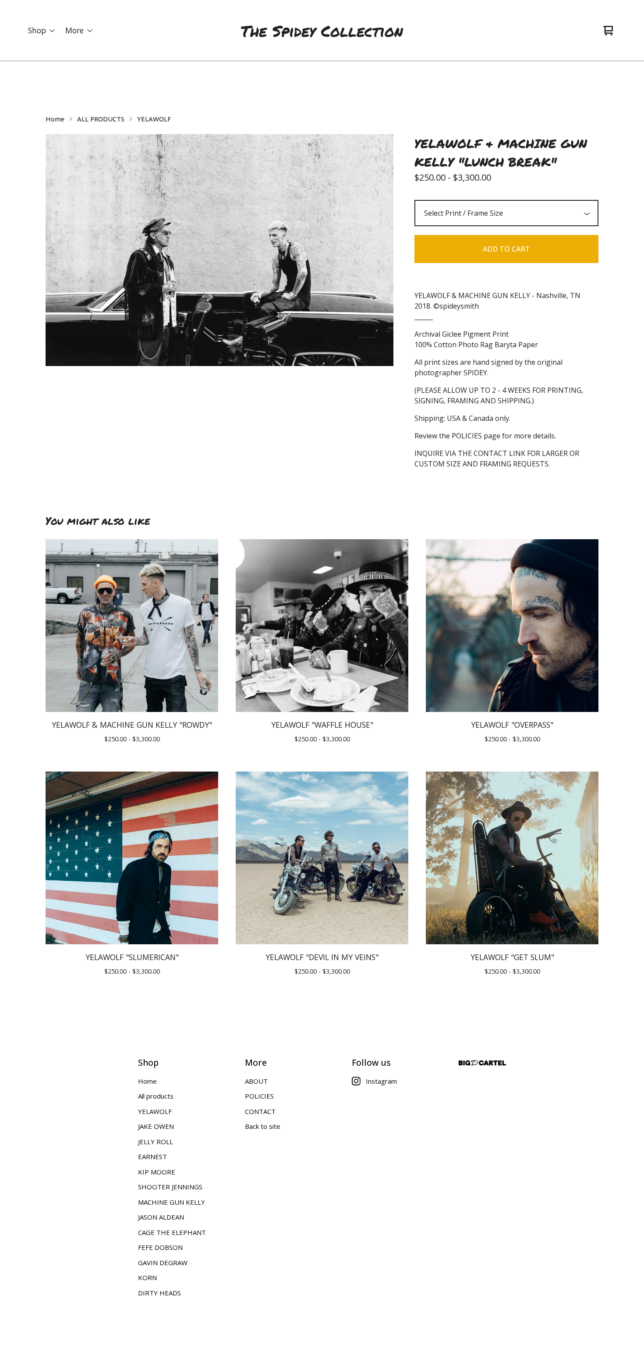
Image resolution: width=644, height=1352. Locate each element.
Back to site (262, 1126)
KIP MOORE (156, 1171)
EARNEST (152, 1156)
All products (155, 1096)
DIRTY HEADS (159, 1292)
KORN (147, 1277)
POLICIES (259, 1096)
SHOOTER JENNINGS (170, 1186)
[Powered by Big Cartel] (482, 1063)
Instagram (381, 1081)
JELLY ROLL (155, 1141)
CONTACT (260, 1111)
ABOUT (256, 1081)
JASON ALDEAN (161, 1217)
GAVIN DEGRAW (163, 1262)
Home (55, 118)
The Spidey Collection (322, 30)
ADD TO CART (506, 249)
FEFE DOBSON (160, 1247)
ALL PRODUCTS (100, 118)
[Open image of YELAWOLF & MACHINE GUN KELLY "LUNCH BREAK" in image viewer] (219, 250)
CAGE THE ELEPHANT (172, 1232)
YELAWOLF (154, 118)
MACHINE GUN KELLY (171, 1202)
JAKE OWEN (156, 1126)
